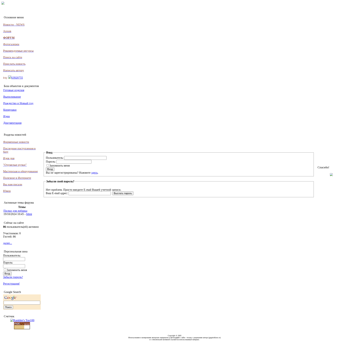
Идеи (6, 116)
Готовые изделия (13, 90)
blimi (29, 214)
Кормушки (10, 109)
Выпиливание (12, 96)
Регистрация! (11, 283)
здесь (94, 172)
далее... (7, 243)
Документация (12, 122)
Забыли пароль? (13, 277)
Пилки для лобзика (15, 210)
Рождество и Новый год (18, 103)
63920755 (17, 77)
